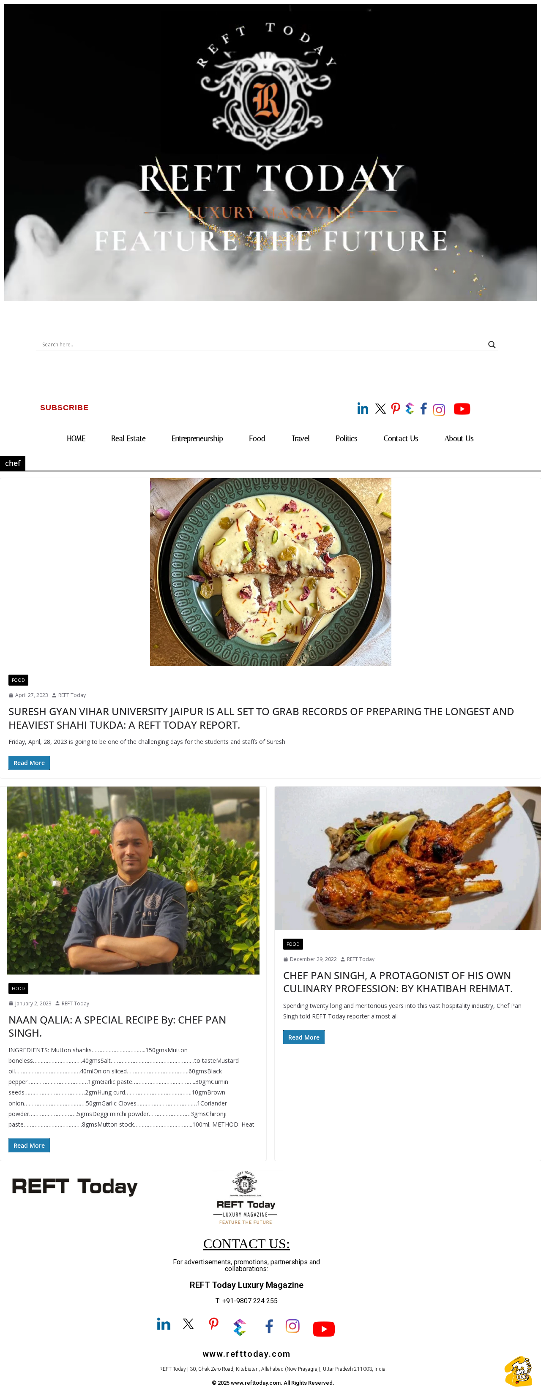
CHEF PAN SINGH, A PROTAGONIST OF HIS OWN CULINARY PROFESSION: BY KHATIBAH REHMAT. (398, 981)
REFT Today (72, 695)
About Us (459, 438)
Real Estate (129, 438)
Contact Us (401, 438)
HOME (76, 438)
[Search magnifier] (492, 345)
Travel (301, 438)
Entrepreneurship (197, 438)
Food (257, 438)
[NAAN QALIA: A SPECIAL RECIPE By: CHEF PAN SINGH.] (133, 881)
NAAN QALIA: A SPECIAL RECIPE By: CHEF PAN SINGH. (117, 1026)
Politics (347, 438)
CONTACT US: (246, 1243)
